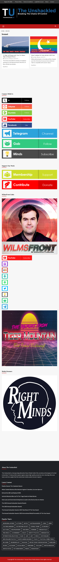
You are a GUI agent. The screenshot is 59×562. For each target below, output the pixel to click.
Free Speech (6, 532)
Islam (46, 49)
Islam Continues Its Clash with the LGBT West (43, 55)
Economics (45, 526)
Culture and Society (22, 526)
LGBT (50, 49)
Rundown (11, 51)
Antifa (26, 523)
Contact (52, 1)
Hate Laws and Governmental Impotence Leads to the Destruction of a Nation (23, 499)
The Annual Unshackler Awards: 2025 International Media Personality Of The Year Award (26, 513)
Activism (19, 523)
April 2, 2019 (40, 57)
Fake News (26, 529)
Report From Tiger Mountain (38, 542)
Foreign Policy (43, 529)
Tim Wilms (34, 57)
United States (22, 51)
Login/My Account (39, 1)
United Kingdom (51, 51)
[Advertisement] (29, 80)
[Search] (55, 26)
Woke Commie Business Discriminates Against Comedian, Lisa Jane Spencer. (22, 489)
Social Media (21, 545)
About (46, 1)
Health (24, 532)
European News (41, 49)
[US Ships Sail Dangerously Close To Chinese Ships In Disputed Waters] (15, 44)
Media (37, 536)
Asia (4, 51)
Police (36, 539)
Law (27, 536)
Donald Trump (34, 49)
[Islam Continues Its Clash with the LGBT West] (43, 44)
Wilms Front (35, 548)
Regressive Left (34, 51)
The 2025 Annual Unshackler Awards (12, 506)
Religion (40, 51)
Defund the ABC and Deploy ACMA (11, 493)
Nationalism (45, 536)
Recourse (6, 542)
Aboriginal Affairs (8, 523)
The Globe (17, 51)
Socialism (12, 545)
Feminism (33, 529)
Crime (50, 523)
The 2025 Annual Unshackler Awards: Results (14, 503)
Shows (5, 545)
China (7, 51)
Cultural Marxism (8, 526)
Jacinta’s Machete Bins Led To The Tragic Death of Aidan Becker (19, 496)
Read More (5, 66)
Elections (6, 529)
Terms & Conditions (28, 1)
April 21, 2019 (13, 58)
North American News (25, 539)
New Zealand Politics (9, 539)
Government (16, 532)
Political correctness (47, 539)
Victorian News (18, 548)
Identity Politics (34, 532)
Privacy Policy (18, 1)
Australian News (35, 523)
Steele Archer (6, 58)
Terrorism (30, 545)
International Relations (10, 536)
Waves (27, 548)
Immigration (45, 532)
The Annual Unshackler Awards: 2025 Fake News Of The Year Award (20, 510)
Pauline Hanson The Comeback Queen (12, 486)
